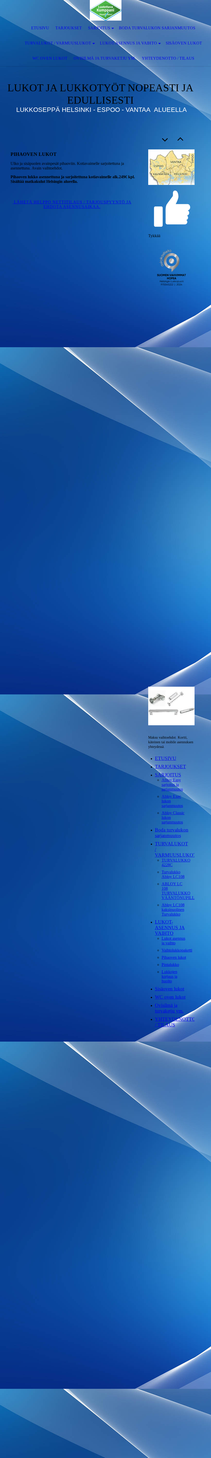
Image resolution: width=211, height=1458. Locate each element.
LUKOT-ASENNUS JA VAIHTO (128, 43)
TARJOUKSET (68, 28)
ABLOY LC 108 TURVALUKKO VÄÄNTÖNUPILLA (180, 891)
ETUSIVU (40, 28)
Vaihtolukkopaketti (177, 950)
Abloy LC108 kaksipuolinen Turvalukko (173, 909)
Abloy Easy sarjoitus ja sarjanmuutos (172, 784)
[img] (105, 10)
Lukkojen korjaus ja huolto (169, 976)
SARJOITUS (99, 28)
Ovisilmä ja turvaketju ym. (105, 58)
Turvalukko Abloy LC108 (173, 874)
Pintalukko (170, 964)
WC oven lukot (49, 58)
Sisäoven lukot (184, 43)
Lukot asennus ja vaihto (173, 940)
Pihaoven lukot (174, 957)
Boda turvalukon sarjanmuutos (157, 28)
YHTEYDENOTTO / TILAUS (168, 58)
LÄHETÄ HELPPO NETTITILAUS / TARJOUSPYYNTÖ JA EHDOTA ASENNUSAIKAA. (72, 204)
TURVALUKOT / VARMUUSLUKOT (58, 43)
